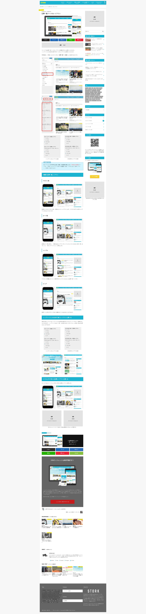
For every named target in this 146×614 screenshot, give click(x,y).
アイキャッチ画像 (88, 90)
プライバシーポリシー (56, 610)
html (51, 590)
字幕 (86, 97)
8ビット (43, 590)
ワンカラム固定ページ (85, 2)
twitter (86, 89)
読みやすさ (56, 602)
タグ (95, 93)
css (49, 590)
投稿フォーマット (97, 97)
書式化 (90, 99)
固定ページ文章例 (77, 2)
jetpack (54, 590)
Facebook (62, 560)
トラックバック (53, 596)
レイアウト (96, 96)
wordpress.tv (99, 89)
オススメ (98, 90)
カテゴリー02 (88, 120)
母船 (99, 99)
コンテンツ (99, 92)
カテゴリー (63, 2)
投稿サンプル (88, 129)
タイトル (92, 93)
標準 (96, 99)
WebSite (52, 560)
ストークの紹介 (95, 176)
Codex (47, 590)
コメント (95, 92)
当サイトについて (69, 2)
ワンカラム (101, 96)
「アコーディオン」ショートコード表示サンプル (97, 44)
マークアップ (92, 96)
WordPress (94, 89)
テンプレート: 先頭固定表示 (96, 39)
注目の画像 (87, 100)
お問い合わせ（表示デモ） (46, 610)
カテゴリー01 (88, 117)
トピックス (88, 126)
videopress (90, 89)
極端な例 (93, 99)
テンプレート (48, 596)
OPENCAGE (52, 553)
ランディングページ (99, 2)
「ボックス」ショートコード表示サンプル (97, 54)
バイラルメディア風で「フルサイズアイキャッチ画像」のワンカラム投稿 (93, 75)
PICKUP (57, 590)
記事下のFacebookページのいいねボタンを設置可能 (94, 79)
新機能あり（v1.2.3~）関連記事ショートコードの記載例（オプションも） (97, 49)
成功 (92, 97)
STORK (43, 2)
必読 (88, 97)
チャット (98, 93)
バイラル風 (58, 596)
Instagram (67, 560)
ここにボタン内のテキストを (62, 501)
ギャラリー (91, 92)
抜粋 (101, 97)
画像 (90, 100)
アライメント (94, 90)
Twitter (57, 560)
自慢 (98, 100)
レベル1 (92, 2)
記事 (100, 100)
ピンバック (87, 96)
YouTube (72, 560)
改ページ (86, 99)
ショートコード (87, 93)
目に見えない (94, 100)
